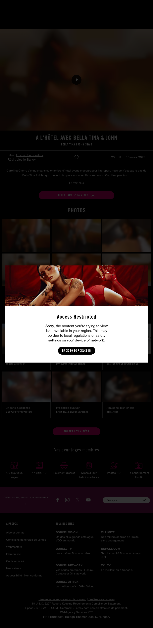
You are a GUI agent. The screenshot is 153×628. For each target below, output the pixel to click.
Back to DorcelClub (76, 350)
